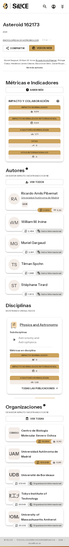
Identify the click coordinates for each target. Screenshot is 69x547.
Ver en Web (42, 48)
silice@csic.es (34, 543)
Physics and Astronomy (39, 325)
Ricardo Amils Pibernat (46, 60)
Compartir (15, 48)
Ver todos (34, 182)
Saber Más (35, 90)
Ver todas (34, 419)
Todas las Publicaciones (39, 388)
